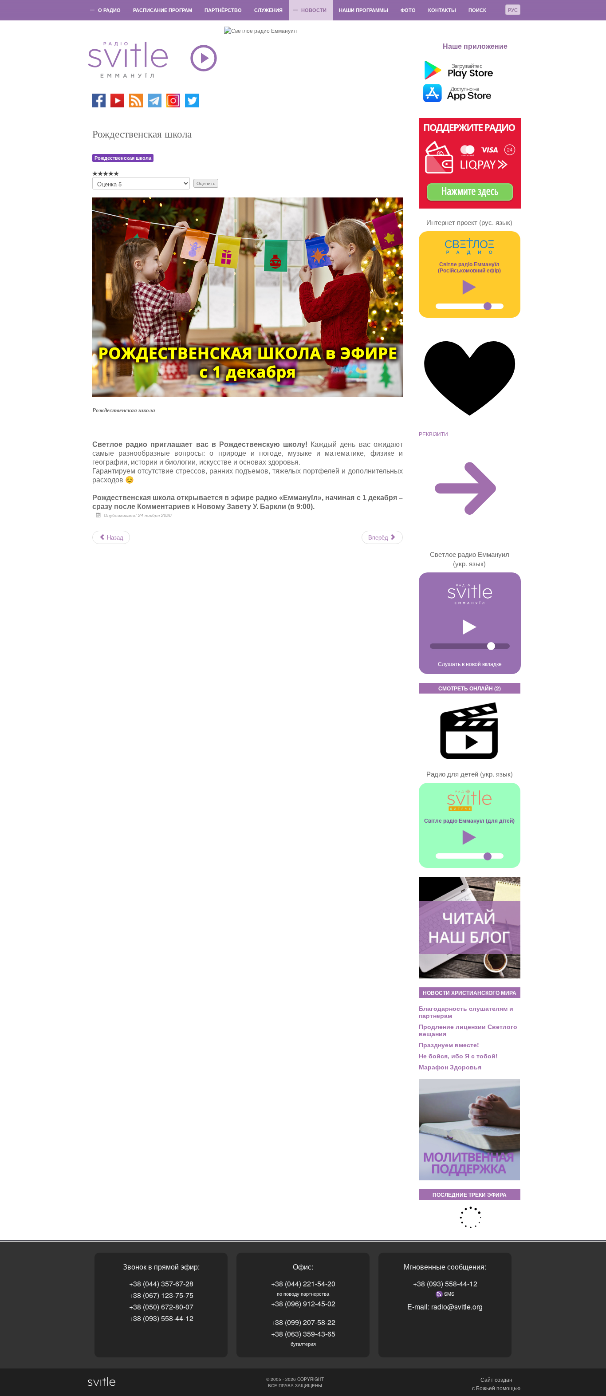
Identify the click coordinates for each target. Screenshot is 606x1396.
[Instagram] (173, 99)
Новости (314, 10)
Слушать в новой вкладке (470, 663)
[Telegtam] (154, 99)
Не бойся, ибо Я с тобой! (458, 1055)
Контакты (442, 10)
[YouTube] (118, 99)
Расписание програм (162, 10)
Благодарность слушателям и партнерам (466, 1012)
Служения (268, 10)
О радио (109, 10)
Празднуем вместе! (449, 1044)
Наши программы (363, 10)
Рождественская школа (122, 157)
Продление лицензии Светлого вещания (468, 1030)
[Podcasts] (136, 99)
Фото (408, 10)
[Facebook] (98, 99)
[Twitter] (192, 99)
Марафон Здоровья (450, 1066)
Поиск (477, 10)
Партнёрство (223, 10)
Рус (513, 9)
